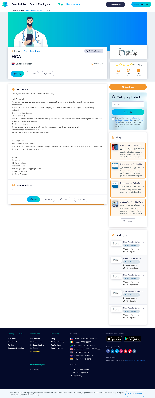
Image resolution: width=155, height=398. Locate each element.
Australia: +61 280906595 (84, 356)
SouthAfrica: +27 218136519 (84, 345)
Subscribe (128, 112)
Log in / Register (115, 4)
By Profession (36, 342)
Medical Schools (57, 342)
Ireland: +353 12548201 (82, 342)
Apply (18, 73)
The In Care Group (37, 11)
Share (48, 73)
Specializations (57, 348)
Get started (13, 339)
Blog (60, 4)
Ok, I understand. (135, 393)
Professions (56, 345)
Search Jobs (19, 4)
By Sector (34, 348)
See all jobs (129, 87)
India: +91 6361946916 (82, 359)
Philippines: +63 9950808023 (85, 339)
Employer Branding (16, 348)
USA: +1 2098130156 (81, 352)
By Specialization (37, 345)
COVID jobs (35, 351)
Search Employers (40, 4)
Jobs (27, 11)
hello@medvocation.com (135, 360)
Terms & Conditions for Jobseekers (127, 119)
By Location (35, 339)
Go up (82, 199)
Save (34, 73)
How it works (13, 342)
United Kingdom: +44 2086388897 (87, 349)
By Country (34, 369)
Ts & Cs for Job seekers (80, 369)
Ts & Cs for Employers (79, 373)
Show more (128, 221)
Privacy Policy (76, 376)
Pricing (11, 345)
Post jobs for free (141, 4)
